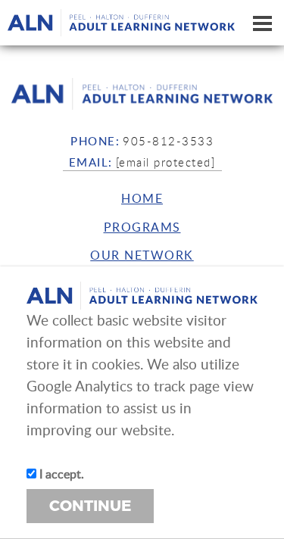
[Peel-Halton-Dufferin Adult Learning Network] (142, 94)
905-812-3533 (168, 140)
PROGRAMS (142, 227)
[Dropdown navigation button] (262, 23)
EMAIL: (91, 162)
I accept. (60, 474)
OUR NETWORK (142, 255)
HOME (142, 198)
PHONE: (95, 141)
